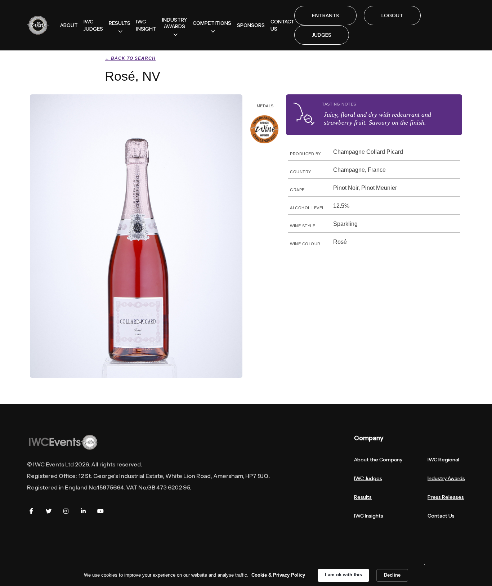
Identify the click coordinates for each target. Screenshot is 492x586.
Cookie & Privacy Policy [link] (278, 575)
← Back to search (130, 58)
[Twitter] (48, 511)
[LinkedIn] (83, 511)
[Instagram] (66, 511)
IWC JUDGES (93, 25)
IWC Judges (368, 478)
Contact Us (441, 516)
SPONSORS (251, 25)
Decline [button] (392, 575)
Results (363, 497)
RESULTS (119, 23)
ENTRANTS (325, 15)
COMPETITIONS (212, 23)
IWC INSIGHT (146, 25)
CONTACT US (282, 25)
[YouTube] (100, 511)
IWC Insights (368, 516)
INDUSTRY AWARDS (174, 23)
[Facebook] (31, 511)
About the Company (378, 459)
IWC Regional (443, 459)
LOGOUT (392, 15)
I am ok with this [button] (343, 574)
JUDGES (321, 35)
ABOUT (69, 25)
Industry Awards (446, 478)
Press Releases (446, 497)
